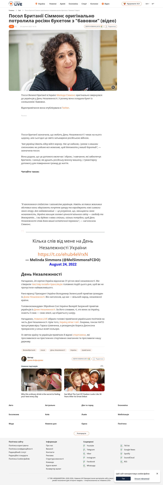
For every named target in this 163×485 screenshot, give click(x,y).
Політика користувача (18, 445)
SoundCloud (129, 457)
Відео (107, 4)
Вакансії (49, 449)
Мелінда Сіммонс (66, 95)
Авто (11, 405)
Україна (41, 4)
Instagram (91, 457)
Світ (19, 10)
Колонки (94, 4)
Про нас (49, 445)
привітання (86, 350)
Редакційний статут (17, 452)
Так (123, 478)
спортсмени (79, 334)
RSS (125, 461)
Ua (147, 4)
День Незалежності (57, 350)
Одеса (84, 423)
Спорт (84, 4)
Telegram (91, 449)
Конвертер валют (53, 469)
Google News (129, 449)
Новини (52, 4)
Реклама (49, 455)
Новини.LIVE (40, 318)
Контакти (50, 452)
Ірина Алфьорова (35, 360)
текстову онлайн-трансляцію (47, 284)
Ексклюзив (14, 414)
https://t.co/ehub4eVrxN (63, 254)
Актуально (50, 405)
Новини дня (50, 423)
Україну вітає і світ (69, 322)
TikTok (127, 445)
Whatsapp (91, 465)
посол (43, 350)
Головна (11, 10)
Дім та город (87, 405)
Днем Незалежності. (34, 296)
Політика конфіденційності (21, 449)
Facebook (91, 461)
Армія (62, 4)
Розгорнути (81, 433)
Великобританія (29, 350)
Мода (11, 423)
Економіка (73, 4)
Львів (84, 414)
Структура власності (55, 459)
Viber (89, 453)
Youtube (90, 445)
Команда (50, 462)
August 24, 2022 (63, 264)
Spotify (127, 453)
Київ (47, 414)
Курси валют (51, 465)
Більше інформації (142, 479)
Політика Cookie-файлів (19, 459)
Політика (122, 423)
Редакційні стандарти (18, 455)
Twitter (65, 107)
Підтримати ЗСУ (133, 4)
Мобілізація (123, 414)
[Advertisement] (61, 122)
